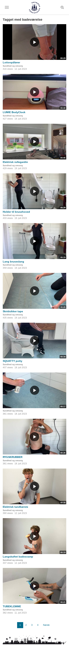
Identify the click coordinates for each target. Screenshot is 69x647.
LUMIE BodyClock (14, 112)
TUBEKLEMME (12, 606)
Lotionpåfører (11, 62)
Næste (46, 625)
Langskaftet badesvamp (18, 556)
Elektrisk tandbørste (15, 506)
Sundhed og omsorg (13, 66)
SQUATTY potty (12, 360)
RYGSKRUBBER (12, 457)
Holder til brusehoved (16, 211)
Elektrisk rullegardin (15, 162)
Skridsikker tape (13, 311)
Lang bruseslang (13, 261)
